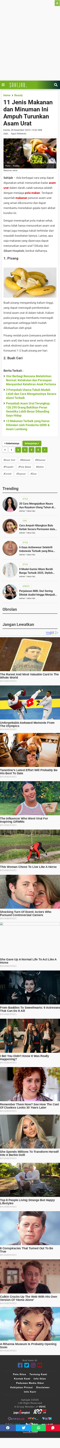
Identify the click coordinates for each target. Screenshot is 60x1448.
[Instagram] (33, 1365)
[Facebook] (20, 1365)
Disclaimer (43, 1387)
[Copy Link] (53, 1428)
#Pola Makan (24, 466)
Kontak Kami (22, 1378)
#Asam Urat (9, 460)
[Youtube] (39, 1365)
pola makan (32, 192)
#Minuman (40, 460)
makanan (21, 198)
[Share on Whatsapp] (39, 1428)
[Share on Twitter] (24, 1428)
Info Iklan (40, 1378)
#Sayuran (21, 473)
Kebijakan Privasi (21, 1387)
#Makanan (25, 460)
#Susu (33, 473)
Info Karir (30, 1391)
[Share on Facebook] (8, 1428)
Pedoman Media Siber (30, 1383)
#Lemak (7, 473)
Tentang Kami (38, 1374)
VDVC (42, 1406)
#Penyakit (8, 466)
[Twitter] (26, 1365)
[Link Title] (4, 85)
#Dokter (40, 466)
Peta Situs (19, 1374)
